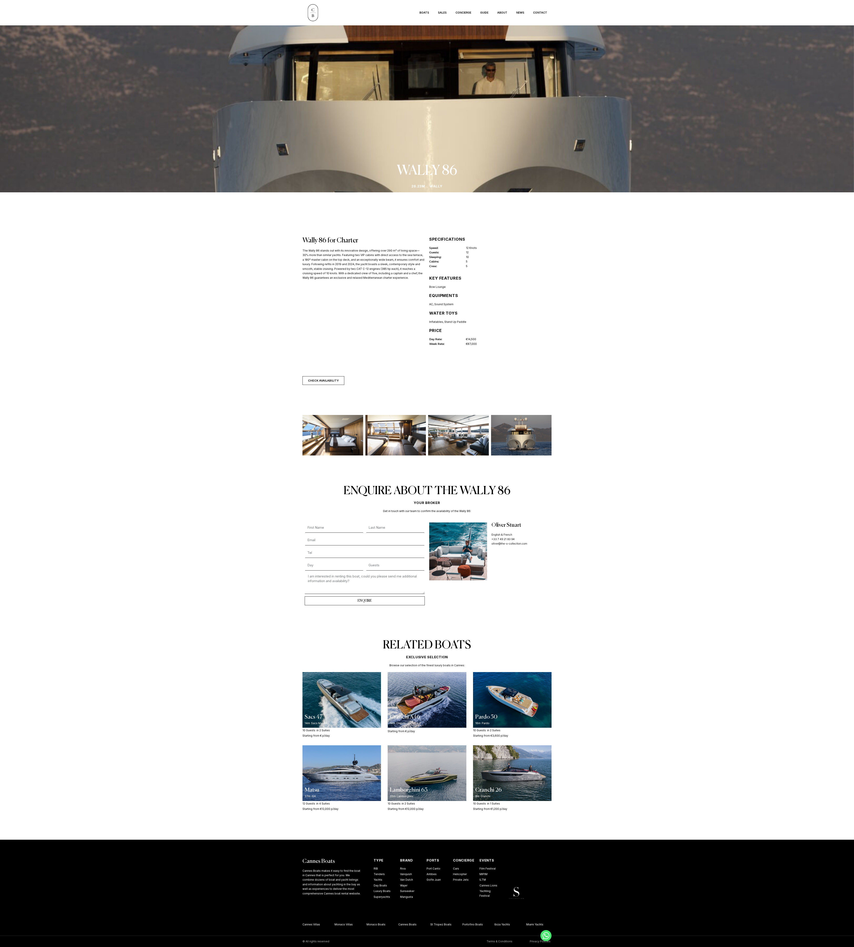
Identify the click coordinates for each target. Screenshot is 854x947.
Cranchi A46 (405, 717)
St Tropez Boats (429, 924)
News (520, 12)
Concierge (463, 12)
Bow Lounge (437, 287)
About (502, 12)
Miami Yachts (523, 924)
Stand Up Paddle (455, 321)
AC (431, 304)
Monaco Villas (332, 924)
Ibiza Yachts (490, 924)
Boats (424, 12)
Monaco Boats (364, 924)
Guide (484, 12)
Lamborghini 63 (409, 790)
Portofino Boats (461, 924)
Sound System (443, 304)
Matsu (312, 790)
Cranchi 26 (488, 790)
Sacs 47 (313, 717)
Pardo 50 (486, 717)
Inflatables (436, 321)
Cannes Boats (318, 861)
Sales (442, 12)
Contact (540, 12)
